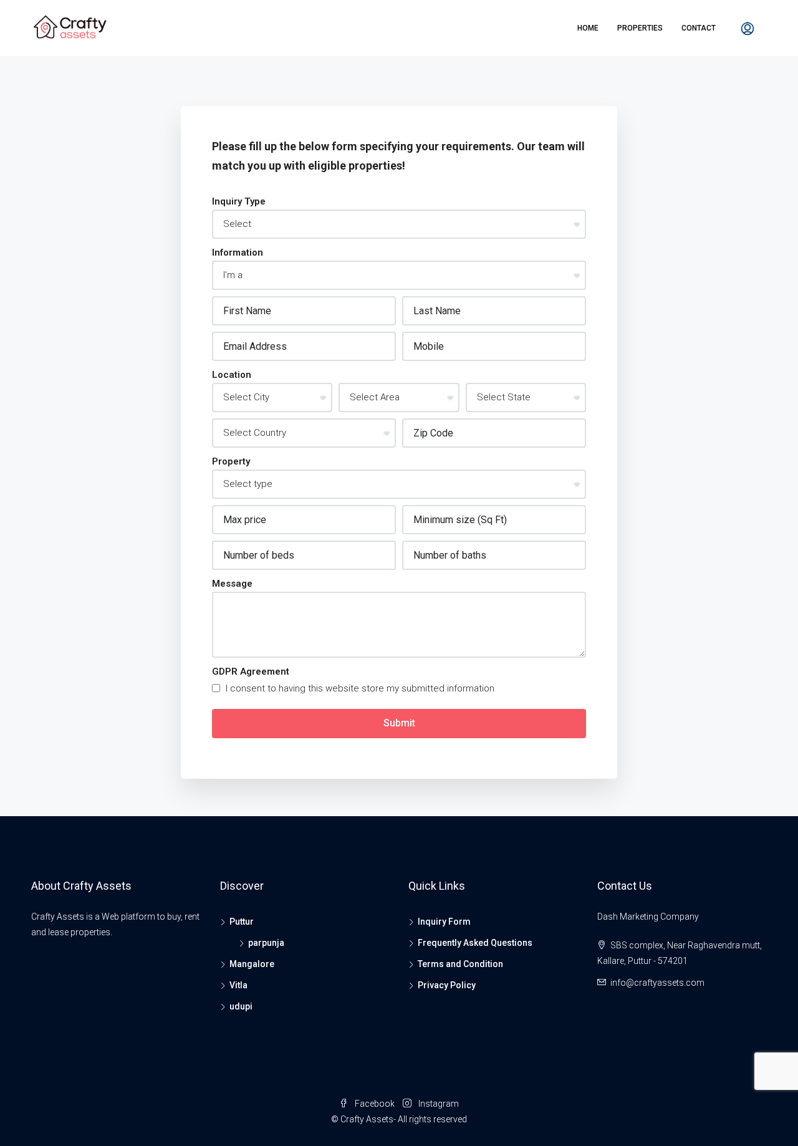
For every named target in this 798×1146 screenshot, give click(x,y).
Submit (399, 723)
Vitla (238, 985)
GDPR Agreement (250, 671)
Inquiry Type (239, 201)
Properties (640, 28)
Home (587, 28)
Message (232, 583)
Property (231, 461)
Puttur (241, 922)
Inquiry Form (444, 922)
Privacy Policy (447, 985)
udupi (240, 1006)
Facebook (375, 1104)
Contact (698, 28)
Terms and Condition (460, 964)
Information (237, 252)
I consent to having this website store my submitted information (358, 688)
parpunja (266, 943)
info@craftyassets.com (657, 983)
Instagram (437, 1104)
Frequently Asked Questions (475, 943)
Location (231, 374)
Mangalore (251, 964)
